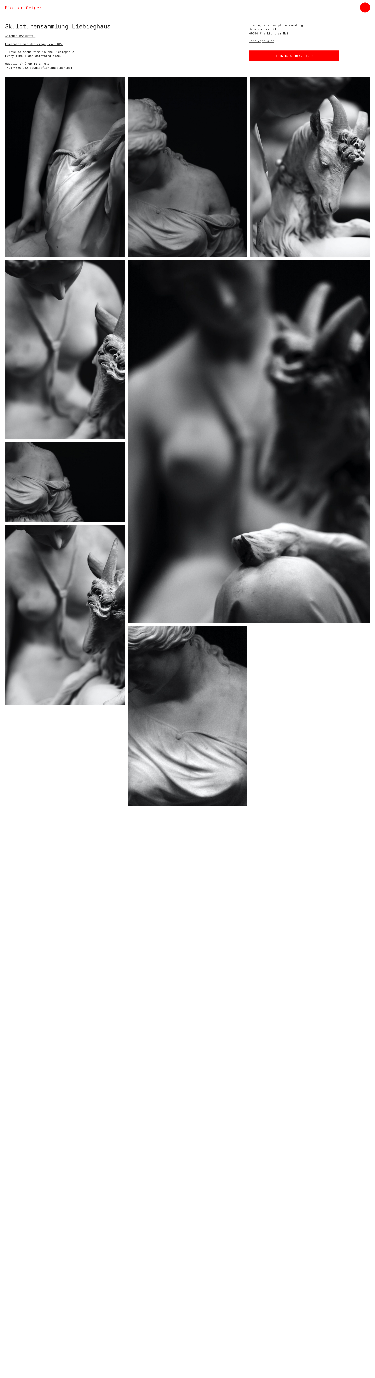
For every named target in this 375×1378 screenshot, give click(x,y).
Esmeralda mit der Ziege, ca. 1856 (34, 44)
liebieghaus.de (261, 41)
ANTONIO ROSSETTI (20, 36)
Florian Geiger (23, 7)
